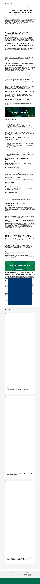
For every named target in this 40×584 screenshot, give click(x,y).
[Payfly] (20, 291)
